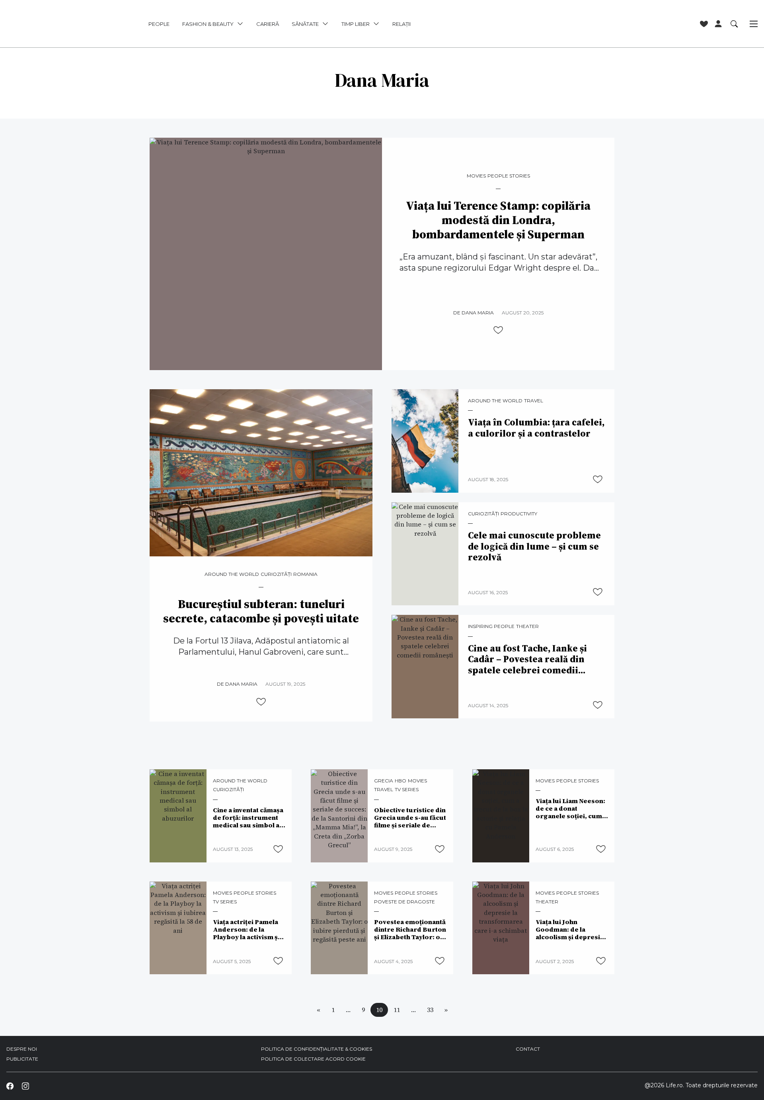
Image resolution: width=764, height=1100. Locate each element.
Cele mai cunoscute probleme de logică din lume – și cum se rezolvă (534, 546)
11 (397, 1009)
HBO (400, 781)
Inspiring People (491, 626)
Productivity (519, 514)
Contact (528, 1049)
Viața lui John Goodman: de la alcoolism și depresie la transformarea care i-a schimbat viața (571, 929)
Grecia (383, 781)
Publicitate (22, 1059)
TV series (407, 789)
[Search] (734, 23)
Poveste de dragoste (404, 902)
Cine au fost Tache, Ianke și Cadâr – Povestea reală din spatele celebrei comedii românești (527, 659)
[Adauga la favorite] (498, 330)
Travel (533, 401)
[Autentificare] (718, 24)
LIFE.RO (54, 24)
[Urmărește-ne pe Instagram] (25, 1085)
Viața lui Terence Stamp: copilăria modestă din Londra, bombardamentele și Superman (498, 220)
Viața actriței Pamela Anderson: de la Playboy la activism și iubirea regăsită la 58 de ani (246, 929)
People (159, 24)
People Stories (508, 176)
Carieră (267, 24)
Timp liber (355, 24)
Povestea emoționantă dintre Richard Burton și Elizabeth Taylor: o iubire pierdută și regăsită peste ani (410, 929)
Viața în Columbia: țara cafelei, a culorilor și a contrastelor (536, 428)
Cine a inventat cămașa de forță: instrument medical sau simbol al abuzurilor (248, 817)
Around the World (232, 574)
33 (430, 1009)
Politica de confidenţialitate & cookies (316, 1049)
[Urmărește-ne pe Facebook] (10, 1085)
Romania (305, 574)
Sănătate (305, 24)
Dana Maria (478, 313)
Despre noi (21, 1049)
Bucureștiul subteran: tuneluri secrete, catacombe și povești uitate (261, 611)
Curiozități (276, 574)
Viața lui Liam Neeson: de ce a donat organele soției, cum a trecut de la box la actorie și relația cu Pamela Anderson (571, 808)
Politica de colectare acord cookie (313, 1059)
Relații (401, 24)
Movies (476, 176)
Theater (527, 626)
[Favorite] (704, 24)
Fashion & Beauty (208, 24)
